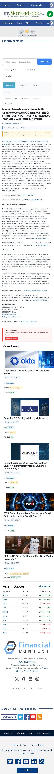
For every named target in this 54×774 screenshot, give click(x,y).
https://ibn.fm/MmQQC (34, 200)
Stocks (22, 85)
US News (39, 23)
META (18, 578)
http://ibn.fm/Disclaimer (39, 300)
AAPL (5, 599)
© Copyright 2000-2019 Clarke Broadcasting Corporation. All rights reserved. (27, 751)
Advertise (20, 733)
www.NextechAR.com (40, 238)
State (28, 23)
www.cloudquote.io (27, 661)
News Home (8, 23)
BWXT (13, 530)
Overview (8, 98)
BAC (4, 608)
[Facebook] (24, 679)
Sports (20, 5)
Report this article (11, 338)
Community (36, 5)
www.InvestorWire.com (10, 314)
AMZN (5, 595)
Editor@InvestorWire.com (11, 317)
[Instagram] (37, 679)
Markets (9, 85)
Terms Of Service (31, 671)
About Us (8, 733)
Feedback (27, 770)
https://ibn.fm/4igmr (28, 195)
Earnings (12, 432)
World (49, 23)
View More (44, 586)
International (36, 98)
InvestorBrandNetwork (29, 321)
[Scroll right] (52, 5)
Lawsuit (25, 573)
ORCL (5, 628)
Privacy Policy (37, 745)
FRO (12, 437)
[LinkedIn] (30, 679)
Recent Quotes (10, 70)
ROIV (12, 487)
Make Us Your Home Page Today (18, 708)
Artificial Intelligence (16, 388)
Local (19, 23)
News (7, 5)
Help (30, 733)
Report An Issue (43, 733)
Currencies (25, 98)
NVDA (5, 624)
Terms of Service (18, 745)
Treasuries (9, 103)
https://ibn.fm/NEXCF (40, 245)
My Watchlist (30, 70)
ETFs (35, 85)
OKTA (12, 392)
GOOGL (13, 578)
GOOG (5, 612)
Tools (8, 93)
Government (13, 482)
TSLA (5, 633)
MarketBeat (10, 383)
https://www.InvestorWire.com (36, 290)
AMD (5, 603)
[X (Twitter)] (17, 679)
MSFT (5, 620)
